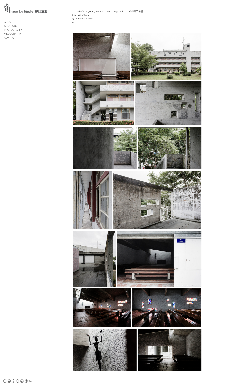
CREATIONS (10, 25)
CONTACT (9, 37)
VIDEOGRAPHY (12, 33)
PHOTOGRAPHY (13, 29)
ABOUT (8, 21)
